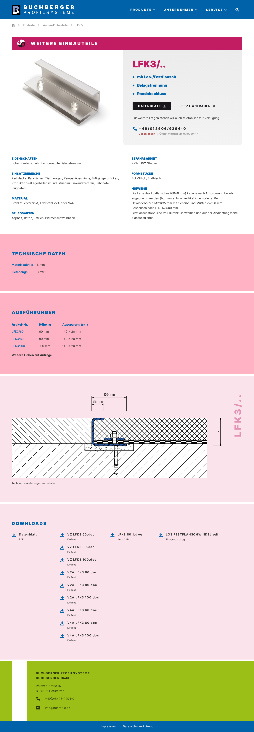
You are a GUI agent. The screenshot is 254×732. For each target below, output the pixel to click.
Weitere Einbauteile (55, 25)
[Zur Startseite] (68, 10)
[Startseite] (13, 25)
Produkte (29, 25)
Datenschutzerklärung (138, 726)
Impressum (108, 726)
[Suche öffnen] (237, 10)
